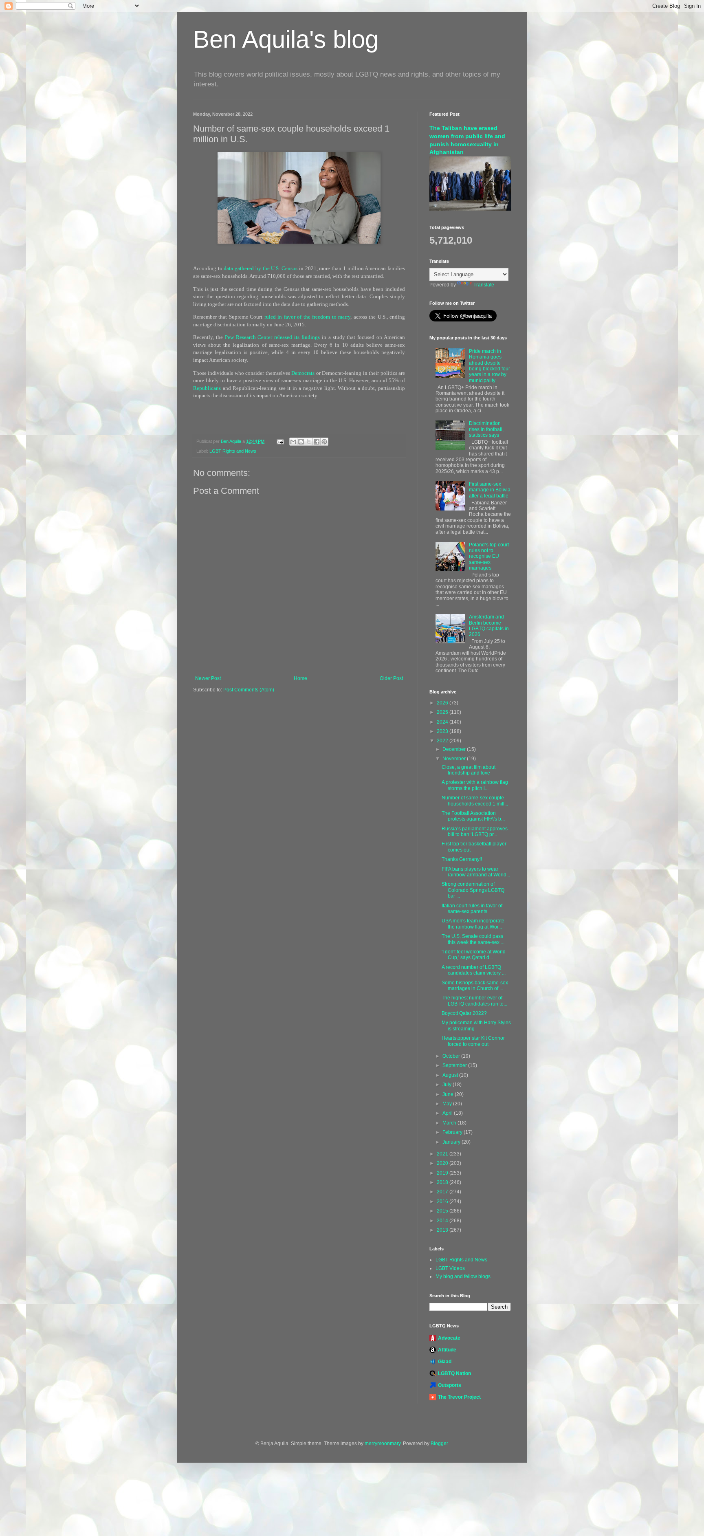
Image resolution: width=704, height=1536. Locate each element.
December (454, 749)
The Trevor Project (459, 1397)
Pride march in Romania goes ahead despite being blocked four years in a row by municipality (489, 365)
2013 (443, 1230)
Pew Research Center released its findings (272, 337)
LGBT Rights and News (232, 451)
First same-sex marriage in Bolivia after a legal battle (489, 490)
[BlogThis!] (301, 442)
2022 (443, 741)
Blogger (439, 1443)
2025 (443, 712)
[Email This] (293, 442)
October (451, 1056)
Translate (483, 285)
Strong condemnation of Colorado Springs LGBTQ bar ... (473, 890)
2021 (443, 1154)
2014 (443, 1221)
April (448, 1113)
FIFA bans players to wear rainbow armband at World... (476, 872)
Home (300, 678)
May (447, 1104)
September (455, 1065)
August (450, 1075)
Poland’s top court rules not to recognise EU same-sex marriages (489, 556)
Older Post (391, 678)
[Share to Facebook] (316, 442)
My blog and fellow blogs (463, 1276)
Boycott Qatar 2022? (464, 1013)
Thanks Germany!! (462, 859)
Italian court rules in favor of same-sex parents (472, 908)
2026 (443, 703)
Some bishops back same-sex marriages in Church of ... (475, 985)
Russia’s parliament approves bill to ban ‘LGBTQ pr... (475, 831)
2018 (443, 1182)
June (448, 1094)
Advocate (449, 1338)
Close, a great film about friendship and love (468, 770)
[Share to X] (309, 442)
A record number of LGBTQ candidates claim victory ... (474, 970)
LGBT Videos (450, 1268)
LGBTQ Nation (454, 1373)
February (453, 1132)
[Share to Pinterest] (324, 442)
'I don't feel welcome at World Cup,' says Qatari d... (474, 954)
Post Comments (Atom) (248, 690)
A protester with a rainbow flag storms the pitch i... (475, 785)
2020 (443, 1163)
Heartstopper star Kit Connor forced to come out (473, 1041)
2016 (443, 1201)
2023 (443, 731)
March (450, 1123)
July (447, 1084)
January (452, 1142)
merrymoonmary (382, 1443)
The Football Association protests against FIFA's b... (473, 816)
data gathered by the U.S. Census (260, 268)
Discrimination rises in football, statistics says (486, 429)
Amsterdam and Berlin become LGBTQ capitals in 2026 (489, 625)
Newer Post (208, 678)
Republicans (207, 388)
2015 (443, 1211)
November (454, 758)
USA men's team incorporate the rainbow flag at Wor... (473, 923)
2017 (443, 1192)
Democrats (303, 373)
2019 (443, 1173)
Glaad (444, 1361)
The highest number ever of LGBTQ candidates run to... (474, 1000)
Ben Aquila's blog (285, 39)
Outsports (449, 1385)
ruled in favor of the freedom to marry (307, 317)
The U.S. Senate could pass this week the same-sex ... (473, 939)
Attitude (447, 1350)
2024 (443, 722)
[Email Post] (280, 441)
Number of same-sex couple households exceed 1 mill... (475, 800)
